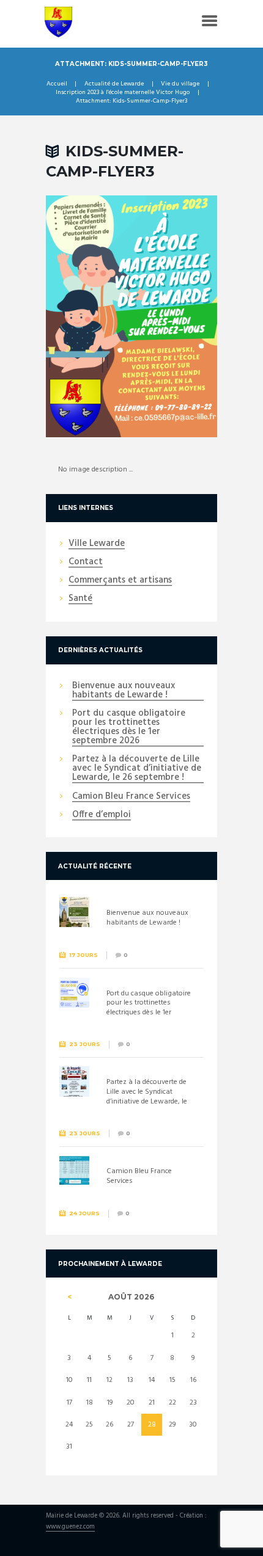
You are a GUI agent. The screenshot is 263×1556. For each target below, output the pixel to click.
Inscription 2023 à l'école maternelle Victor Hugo (123, 93)
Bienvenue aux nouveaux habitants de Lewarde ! (123, 691)
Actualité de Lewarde (114, 84)
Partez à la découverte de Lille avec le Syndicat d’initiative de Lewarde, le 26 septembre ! (136, 769)
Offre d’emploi (101, 815)
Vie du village (180, 84)
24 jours (84, 1213)
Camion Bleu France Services (131, 797)
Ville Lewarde (97, 544)
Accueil (56, 84)
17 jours (83, 954)
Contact (86, 562)
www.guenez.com (70, 1528)
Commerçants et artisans (120, 581)
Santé (80, 599)
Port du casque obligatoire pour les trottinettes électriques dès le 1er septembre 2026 (128, 727)
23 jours (84, 1044)
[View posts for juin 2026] (69, 1297)
